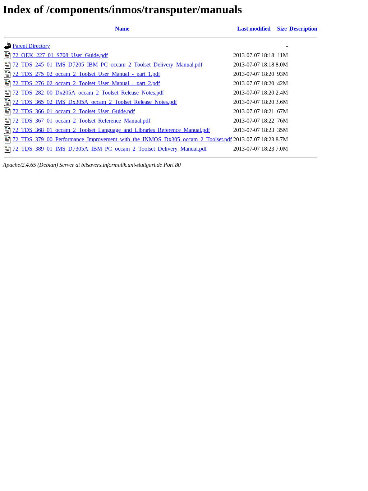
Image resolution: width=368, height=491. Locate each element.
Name (122, 29)
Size (282, 29)
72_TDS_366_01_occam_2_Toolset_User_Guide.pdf (74, 111)
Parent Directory (31, 46)
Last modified (254, 29)
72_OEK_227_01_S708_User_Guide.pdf (60, 55)
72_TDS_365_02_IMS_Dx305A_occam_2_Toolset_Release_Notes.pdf (95, 102)
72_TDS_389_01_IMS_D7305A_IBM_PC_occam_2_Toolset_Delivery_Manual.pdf (110, 149)
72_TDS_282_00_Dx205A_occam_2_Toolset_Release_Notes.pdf (88, 93)
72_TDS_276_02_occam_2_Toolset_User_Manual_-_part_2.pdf (86, 83)
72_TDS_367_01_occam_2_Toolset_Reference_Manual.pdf (81, 121)
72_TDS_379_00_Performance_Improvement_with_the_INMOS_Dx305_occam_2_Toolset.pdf (122, 139)
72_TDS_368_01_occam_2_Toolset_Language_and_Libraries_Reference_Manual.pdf (111, 130)
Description (303, 29)
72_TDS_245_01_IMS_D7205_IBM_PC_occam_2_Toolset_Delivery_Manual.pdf (107, 64)
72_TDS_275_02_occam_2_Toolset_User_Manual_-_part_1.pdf (86, 74)
